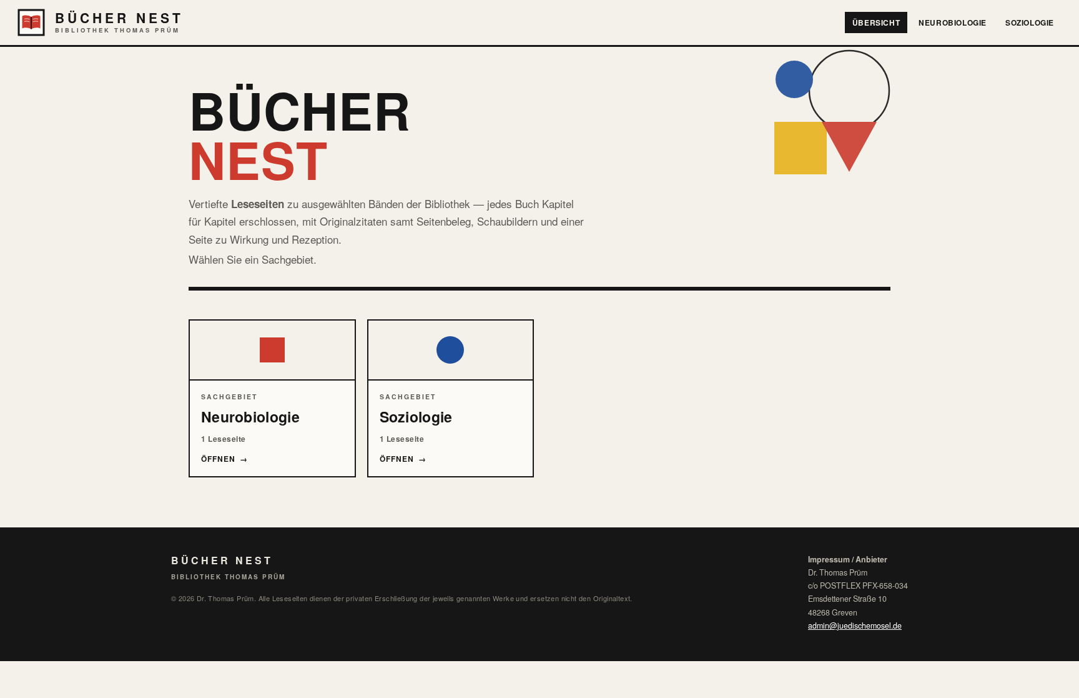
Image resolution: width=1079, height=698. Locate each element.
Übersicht (876, 22)
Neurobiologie (953, 22)
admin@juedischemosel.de (855, 625)
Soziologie (1029, 22)
